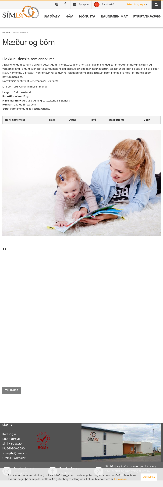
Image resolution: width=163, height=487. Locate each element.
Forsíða (6, 32)
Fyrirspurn (83, 5)
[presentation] (3, 250)
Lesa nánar (120, 479)
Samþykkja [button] (148, 477)
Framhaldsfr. (108, 5)
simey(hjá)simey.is (14, 453)
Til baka (11, 390)
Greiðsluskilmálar (13, 458)
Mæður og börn (20, 32)
